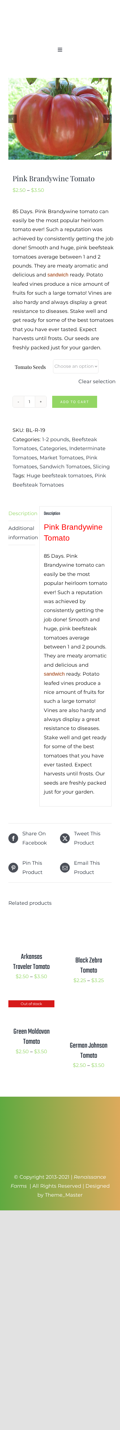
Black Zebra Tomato (88, 965)
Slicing (101, 467)
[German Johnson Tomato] (89, 1005)
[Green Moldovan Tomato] (31, 1005)
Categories (53, 448)
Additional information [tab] (21, 532)
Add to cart (74, 401)
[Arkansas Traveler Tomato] (31, 920)
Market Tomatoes (61, 458)
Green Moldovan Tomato (31, 1036)
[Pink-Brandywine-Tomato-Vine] (60, 119)
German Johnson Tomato (88, 1050)
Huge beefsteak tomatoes (59, 476)
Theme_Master (64, 1195)
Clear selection (97, 381)
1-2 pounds (55, 439)
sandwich (57, 275)
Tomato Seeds (30, 367)
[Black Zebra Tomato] (89, 920)
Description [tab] (21, 513)
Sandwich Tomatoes (65, 467)
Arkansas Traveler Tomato (31, 962)
